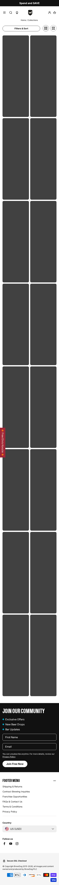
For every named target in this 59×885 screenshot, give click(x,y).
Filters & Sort (21, 28)
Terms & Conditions (12, 806)
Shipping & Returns (12, 786)
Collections (33, 20)
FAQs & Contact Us (12, 801)
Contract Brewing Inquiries (16, 791)
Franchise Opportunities (15, 796)
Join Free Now (15, 763)
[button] (29, 781)
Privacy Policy (9, 757)
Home (23, 20)
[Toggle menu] (4, 12)
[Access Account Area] (49, 12)
